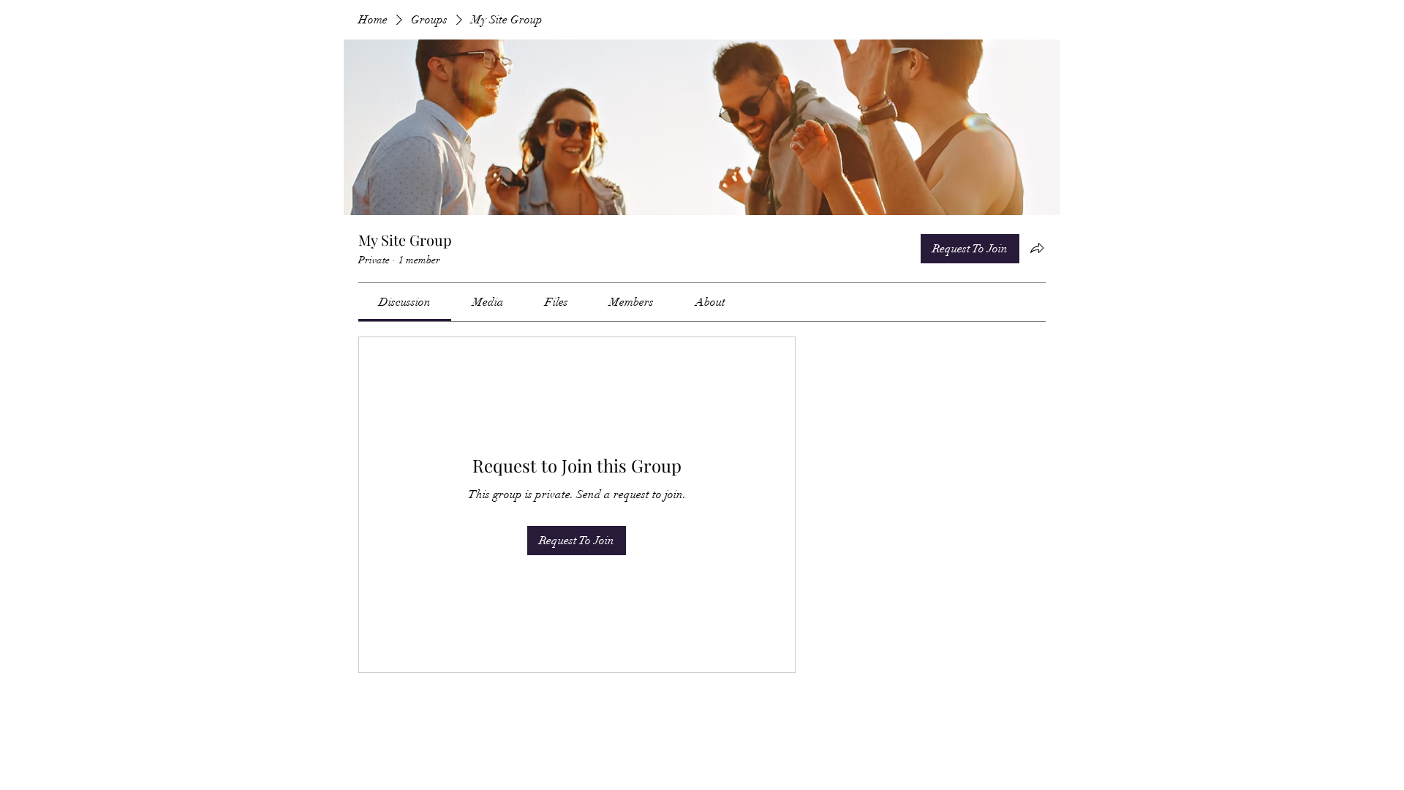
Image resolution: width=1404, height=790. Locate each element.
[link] (405, 302)
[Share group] (1037, 248)
